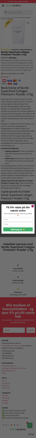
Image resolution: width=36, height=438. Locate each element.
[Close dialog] (32, 206)
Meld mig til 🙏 (18, 229)
